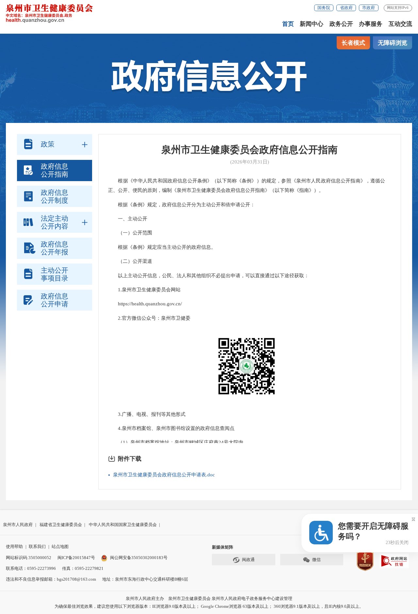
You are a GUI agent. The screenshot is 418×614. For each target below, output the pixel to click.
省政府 (346, 7)
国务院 (323, 7)
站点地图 (60, 546)
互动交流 (400, 24)
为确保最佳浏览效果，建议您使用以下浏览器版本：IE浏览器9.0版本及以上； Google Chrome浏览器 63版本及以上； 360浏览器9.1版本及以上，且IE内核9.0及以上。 (209, 606)
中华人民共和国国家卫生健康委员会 (123, 524)
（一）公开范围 (130, 232)
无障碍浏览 (392, 43)
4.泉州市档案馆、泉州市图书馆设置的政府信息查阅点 (171, 428)
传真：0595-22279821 (83, 568)
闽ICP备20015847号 (76, 557)
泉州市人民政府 (18, 524)
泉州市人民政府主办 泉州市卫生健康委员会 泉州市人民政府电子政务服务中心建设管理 (209, 598)
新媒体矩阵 (222, 547)
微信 (316, 559)
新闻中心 (311, 24)
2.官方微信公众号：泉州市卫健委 (149, 318)
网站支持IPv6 (398, 7)
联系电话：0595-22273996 (31, 568)
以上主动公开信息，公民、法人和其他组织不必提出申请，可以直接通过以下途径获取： (208, 275)
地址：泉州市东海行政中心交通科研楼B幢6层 (145, 579)
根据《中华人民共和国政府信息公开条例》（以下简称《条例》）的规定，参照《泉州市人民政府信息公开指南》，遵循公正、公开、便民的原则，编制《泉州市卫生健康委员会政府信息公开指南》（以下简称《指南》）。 (246, 185)
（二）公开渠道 (131, 261)
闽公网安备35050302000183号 (138, 557)
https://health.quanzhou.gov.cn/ (145, 303)
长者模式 (353, 43)
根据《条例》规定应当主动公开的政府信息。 (162, 247)
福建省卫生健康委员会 (61, 524)
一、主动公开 (127, 218)
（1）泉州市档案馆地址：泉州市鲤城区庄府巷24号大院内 (175, 442)
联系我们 (37, 546)
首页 (288, 24)
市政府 (368, 7)
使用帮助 (14, 546)
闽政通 (248, 559)
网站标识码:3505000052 (28, 557)
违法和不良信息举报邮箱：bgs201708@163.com (51, 579)
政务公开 (341, 24)
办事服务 (370, 24)
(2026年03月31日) (249, 161)
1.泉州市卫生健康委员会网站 (144, 289)
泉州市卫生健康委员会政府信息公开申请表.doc (164, 474)
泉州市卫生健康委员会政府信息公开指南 (249, 150)
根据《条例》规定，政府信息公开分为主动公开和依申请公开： (181, 204)
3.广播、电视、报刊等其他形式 (146, 414)
